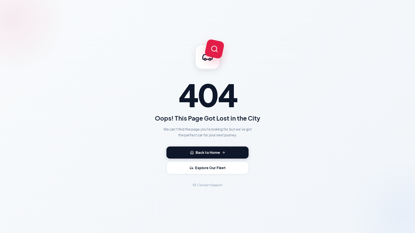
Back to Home (208, 152)
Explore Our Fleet (210, 167)
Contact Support (209, 185)
